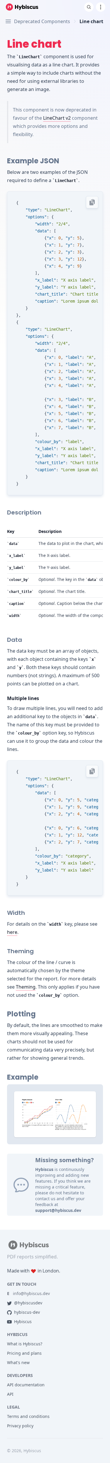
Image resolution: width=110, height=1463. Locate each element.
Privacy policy (20, 1425)
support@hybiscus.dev (58, 1210)
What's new (18, 1362)
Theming (25, 987)
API (10, 1394)
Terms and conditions (28, 1416)
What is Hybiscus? (24, 1344)
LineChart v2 (57, 118)
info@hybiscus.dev (28, 1293)
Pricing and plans (24, 1353)
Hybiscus (23, 1321)
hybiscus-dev (27, 1312)
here (12, 932)
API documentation (26, 1384)
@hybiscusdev (28, 1303)
